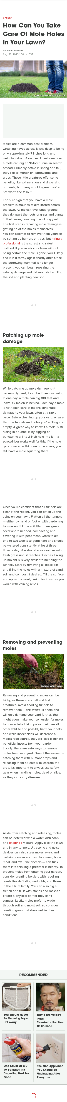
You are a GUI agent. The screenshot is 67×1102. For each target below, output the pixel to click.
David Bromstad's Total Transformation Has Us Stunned (50, 1021)
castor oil (15, 842)
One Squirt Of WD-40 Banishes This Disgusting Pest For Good (16, 1072)
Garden (7, 17)
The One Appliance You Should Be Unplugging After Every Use (50, 1072)
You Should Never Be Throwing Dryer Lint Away (16, 1019)
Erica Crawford (14, 50)
